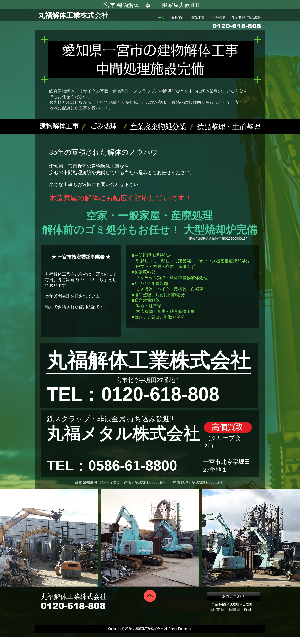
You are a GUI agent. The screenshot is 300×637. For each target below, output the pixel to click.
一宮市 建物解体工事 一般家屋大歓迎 (147, 5)
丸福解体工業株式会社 (73, 15)
